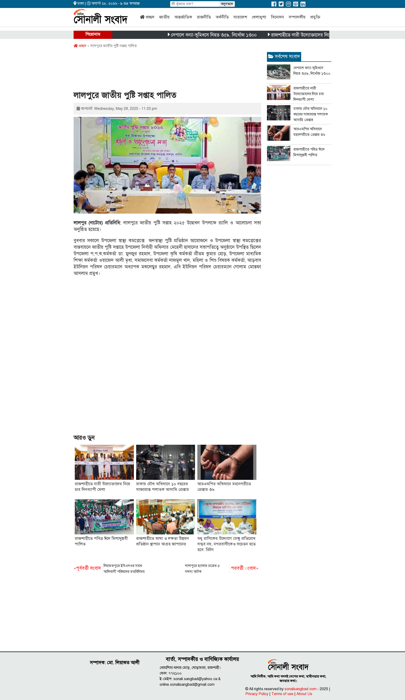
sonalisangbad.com (300, 689)
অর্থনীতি (222, 17)
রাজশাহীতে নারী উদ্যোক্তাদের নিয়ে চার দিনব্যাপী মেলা (302, 35)
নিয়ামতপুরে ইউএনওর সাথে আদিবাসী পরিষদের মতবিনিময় (109, 568)
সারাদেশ (240, 17)
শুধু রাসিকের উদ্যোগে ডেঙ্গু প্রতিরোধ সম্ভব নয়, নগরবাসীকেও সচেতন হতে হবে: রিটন (226, 544)
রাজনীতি (204, 17)
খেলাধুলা (259, 17)
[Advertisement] (159, 70)
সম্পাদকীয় (297, 17)
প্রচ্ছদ (150, 17)
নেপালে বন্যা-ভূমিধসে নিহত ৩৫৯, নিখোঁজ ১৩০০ (197, 35)
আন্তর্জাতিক (183, 17)
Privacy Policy (256, 694)
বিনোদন (277, 17)
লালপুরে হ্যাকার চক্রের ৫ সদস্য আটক (222, 568)
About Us (304, 694)
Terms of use (282, 694)
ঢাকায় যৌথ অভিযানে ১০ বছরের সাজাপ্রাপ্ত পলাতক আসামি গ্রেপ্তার (310, 114)
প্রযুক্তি (315, 17)
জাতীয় (164, 17)
